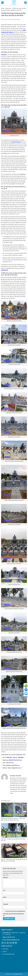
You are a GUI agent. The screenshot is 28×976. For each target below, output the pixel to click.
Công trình (8, 8)
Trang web (5, 904)
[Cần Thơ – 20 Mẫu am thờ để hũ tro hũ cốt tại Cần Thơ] (14, 830)
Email (4, 897)
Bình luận (5, 877)
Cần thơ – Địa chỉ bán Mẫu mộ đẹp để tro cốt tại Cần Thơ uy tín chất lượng (14, 860)
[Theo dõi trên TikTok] (5, 943)
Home (2, 8)
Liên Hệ (5, 951)
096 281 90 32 (12, 760)
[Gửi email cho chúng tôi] (10, 943)
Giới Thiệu (5, 949)
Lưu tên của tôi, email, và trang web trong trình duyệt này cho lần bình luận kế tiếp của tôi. (14, 913)
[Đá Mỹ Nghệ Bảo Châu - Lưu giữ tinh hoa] (14, 2)
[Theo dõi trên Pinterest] (13, 943)
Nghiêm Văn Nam (16, 19)
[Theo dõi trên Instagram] (2, 943)
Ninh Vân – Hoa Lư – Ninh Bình (15, 757)
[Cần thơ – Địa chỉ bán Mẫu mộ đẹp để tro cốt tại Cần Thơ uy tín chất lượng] (14, 851)
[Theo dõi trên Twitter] (8, 943)
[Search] (25, 2)
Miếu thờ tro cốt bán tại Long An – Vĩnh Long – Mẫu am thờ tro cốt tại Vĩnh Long (13, 819)
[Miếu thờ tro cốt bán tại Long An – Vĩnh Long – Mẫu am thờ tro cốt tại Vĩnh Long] (14, 810)
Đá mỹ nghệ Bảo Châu (8, 954)
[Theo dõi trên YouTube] (16, 943)
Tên (4, 890)
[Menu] (2, 2)
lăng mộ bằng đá (16, 142)
